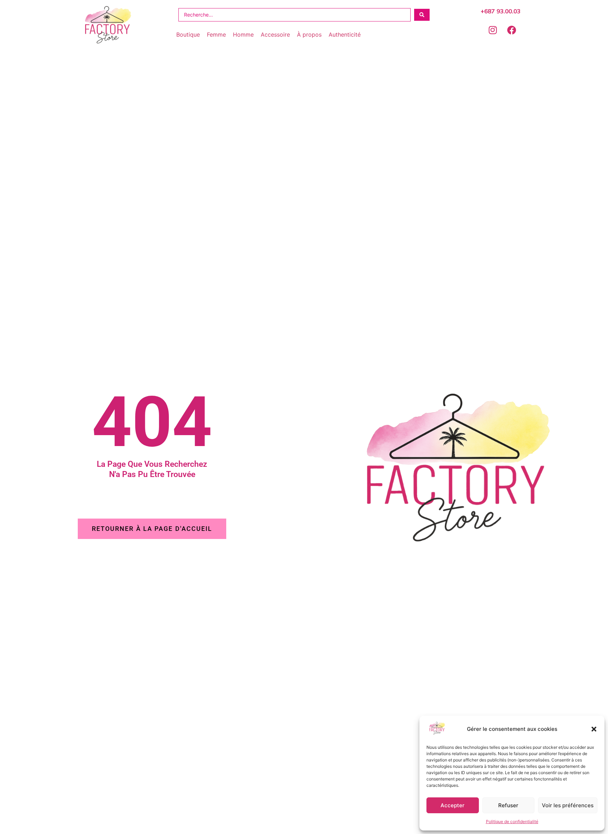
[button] (593, 729)
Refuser (508, 805)
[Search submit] (422, 15)
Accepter (452, 805)
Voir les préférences (568, 805)
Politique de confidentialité (512, 821)
